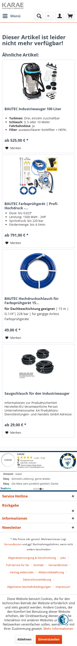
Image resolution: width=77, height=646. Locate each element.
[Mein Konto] (59, 16)
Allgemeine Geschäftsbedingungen (29, 587)
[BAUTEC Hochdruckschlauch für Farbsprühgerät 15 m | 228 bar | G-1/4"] (38, 271)
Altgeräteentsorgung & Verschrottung (32, 558)
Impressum (63, 587)
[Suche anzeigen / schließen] (38, 16)
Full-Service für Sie (17, 565)
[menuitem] (11, 16)
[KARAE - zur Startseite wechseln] (13, 6)
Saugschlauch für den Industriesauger (37, 393)
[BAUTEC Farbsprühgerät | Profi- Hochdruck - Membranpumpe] (38, 176)
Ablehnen (24, 639)
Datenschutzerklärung (37, 579)
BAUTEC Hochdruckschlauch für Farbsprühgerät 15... (31, 300)
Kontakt (39, 565)
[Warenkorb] (70, 16)
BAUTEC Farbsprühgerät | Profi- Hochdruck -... (31, 206)
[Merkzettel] (49, 16)
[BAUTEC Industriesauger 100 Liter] (38, 81)
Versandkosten (13, 544)
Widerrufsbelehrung (51, 572)
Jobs (63, 558)
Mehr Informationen (58, 628)
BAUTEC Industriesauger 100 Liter (32, 109)
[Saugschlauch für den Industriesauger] (38, 366)
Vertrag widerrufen (22, 572)
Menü (15, 15)
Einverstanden (48, 639)
